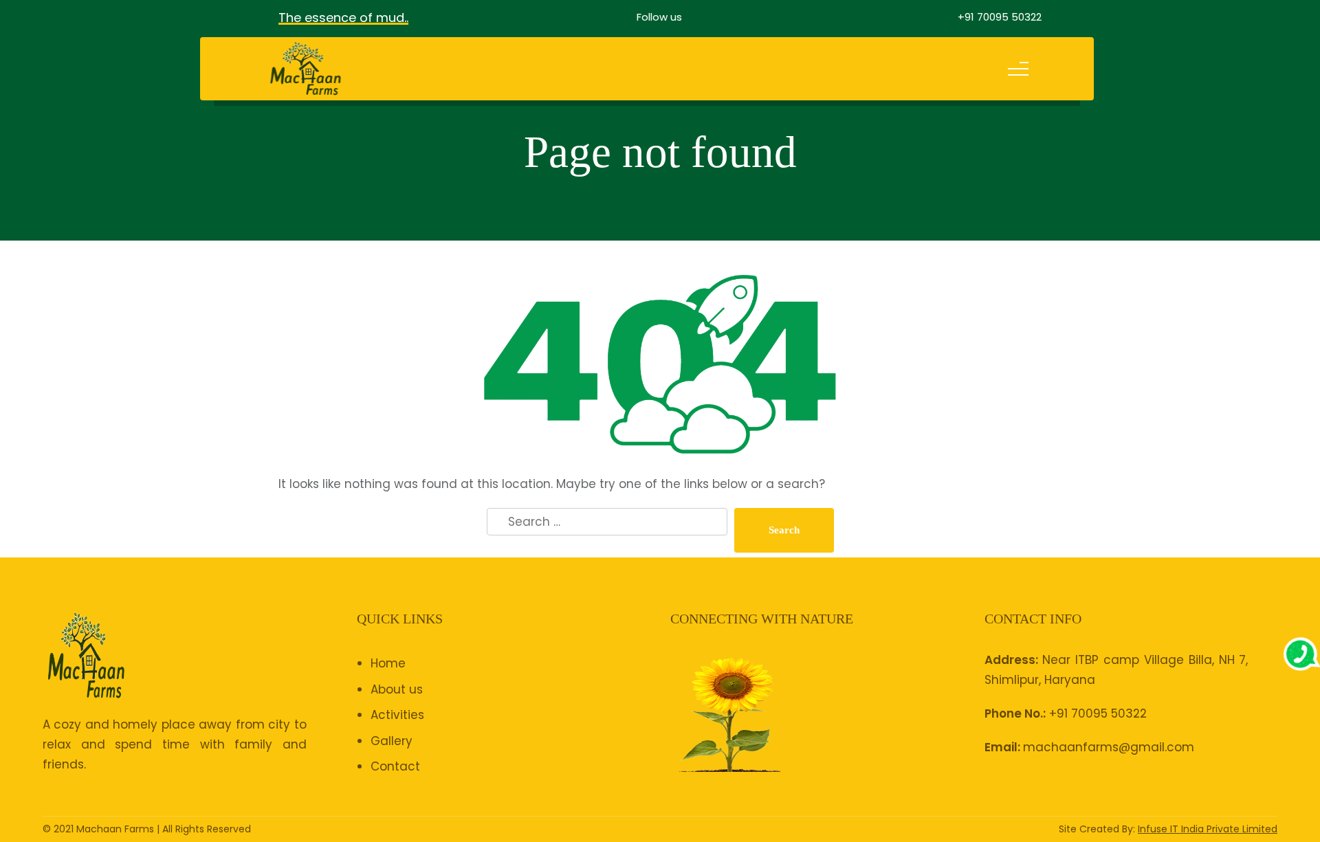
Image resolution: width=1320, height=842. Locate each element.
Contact (395, 766)
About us (397, 689)
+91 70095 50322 (1000, 17)
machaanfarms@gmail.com (1108, 747)
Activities (397, 715)
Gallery (391, 741)
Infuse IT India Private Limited (1207, 829)
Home (388, 663)
